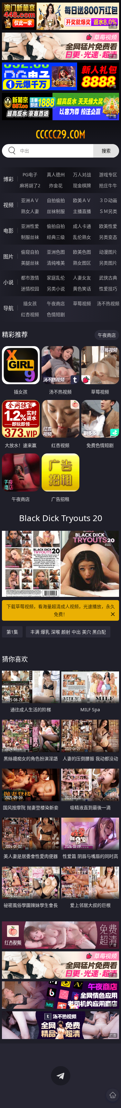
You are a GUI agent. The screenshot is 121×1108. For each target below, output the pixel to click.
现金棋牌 (82, 185)
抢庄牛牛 (108, 185)
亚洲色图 (56, 252)
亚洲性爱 (30, 226)
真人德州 (56, 174)
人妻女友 (82, 278)
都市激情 (30, 278)
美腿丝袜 (30, 263)
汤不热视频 (108, 303)
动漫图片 (108, 252)
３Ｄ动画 (108, 200)
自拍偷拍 (56, 200)
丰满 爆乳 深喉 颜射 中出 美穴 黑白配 (68, 632)
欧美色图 (82, 252)
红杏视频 (30, 314)
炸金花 (56, 185)
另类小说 (56, 289)
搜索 (106, 151)
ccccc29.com (61, 134)
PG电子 (30, 174)
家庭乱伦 (56, 278)
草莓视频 (82, 303)
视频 (8, 205)
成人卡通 (82, 226)
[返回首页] (112, 1095)
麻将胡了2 (30, 185)
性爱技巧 (108, 289)
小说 (8, 282)
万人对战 (82, 174)
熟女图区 (82, 263)
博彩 (8, 179)
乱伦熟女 (82, 237)
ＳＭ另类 (108, 211)
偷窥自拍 (30, 252)
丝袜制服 (56, 211)
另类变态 (108, 237)
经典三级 (56, 237)
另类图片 (108, 263)
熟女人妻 (30, 211)
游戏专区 (108, 174)
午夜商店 (56, 303)
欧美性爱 (108, 226)
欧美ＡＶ (82, 200)
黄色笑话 (82, 289)
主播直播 (82, 211)
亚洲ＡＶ (30, 200)
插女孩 (30, 303)
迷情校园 (30, 289)
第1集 (12, 632)
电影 (8, 230)
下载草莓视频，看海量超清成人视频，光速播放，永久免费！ (60, 610)
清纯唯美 (56, 263)
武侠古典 (108, 278)
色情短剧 (56, 314)
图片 (8, 256)
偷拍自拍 (56, 226)
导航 (8, 308)
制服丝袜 (30, 237)
